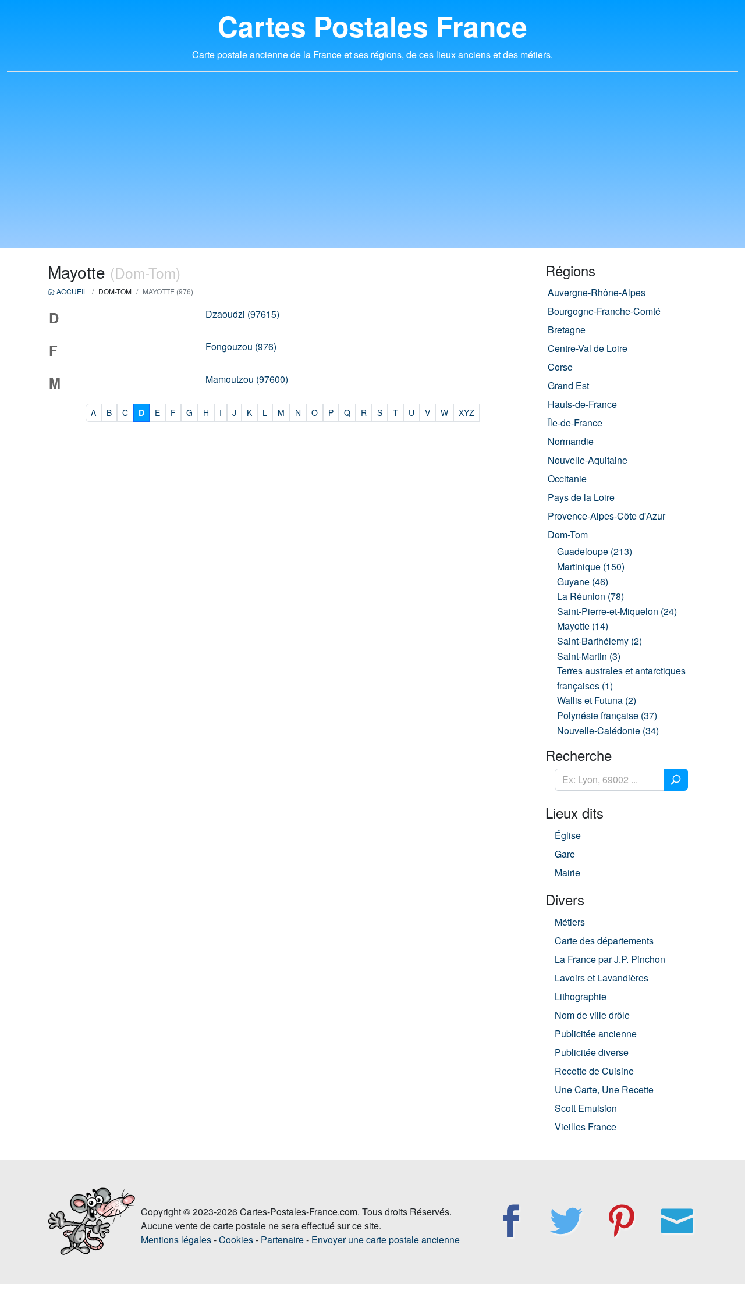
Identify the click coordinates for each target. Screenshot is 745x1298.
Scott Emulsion (586, 1108)
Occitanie (567, 478)
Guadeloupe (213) (594, 551)
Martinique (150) (591, 566)
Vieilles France (585, 1126)
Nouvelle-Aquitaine (587, 460)
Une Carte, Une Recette (604, 1089)
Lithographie (580, 996)
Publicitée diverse (592, 1052)
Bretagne (567, 329)
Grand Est (568, 385)
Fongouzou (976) (240, 346)
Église (568, 835)
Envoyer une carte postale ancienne (385, 1239)
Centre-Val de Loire (587, 348)
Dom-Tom (568, 534)
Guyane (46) (582, 581)
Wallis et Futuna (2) (596, 700)
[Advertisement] (372, 167)
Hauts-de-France (582, 404)
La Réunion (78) (590, 596)
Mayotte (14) (582, 625)
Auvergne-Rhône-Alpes (596, 292)
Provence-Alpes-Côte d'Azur (606, 515)
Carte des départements (604, 940)
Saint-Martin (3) (588, 656)
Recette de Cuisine (594, 1070)
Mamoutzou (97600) (246, 379)
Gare (565, 853)
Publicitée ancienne (596, 1033)
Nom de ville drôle (592, 1015)
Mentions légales (176, 1239)
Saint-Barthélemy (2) (599, 641)
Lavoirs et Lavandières (601, 977)
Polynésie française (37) (607, 715)
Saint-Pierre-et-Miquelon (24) (617, 611)
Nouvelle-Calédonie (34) (608, 730)
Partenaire (282, 1239)
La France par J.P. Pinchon (610, 959)
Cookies (236, 1239)
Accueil (71, 291)
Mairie (567, 872)
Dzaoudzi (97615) (242, 314)
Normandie (571, 441)
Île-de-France (575, 422)
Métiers (570, 922)
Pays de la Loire (581, 497)
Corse (560, 367)
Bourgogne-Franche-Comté (604, 311)
